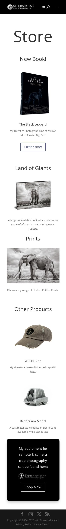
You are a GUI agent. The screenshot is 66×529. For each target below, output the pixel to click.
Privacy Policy (24, 524)
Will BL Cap (33, 361)
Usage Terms (42, 524)
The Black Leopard (33, 124)
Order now (33, 147)
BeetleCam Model (33, 421)
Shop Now (33, 487)
